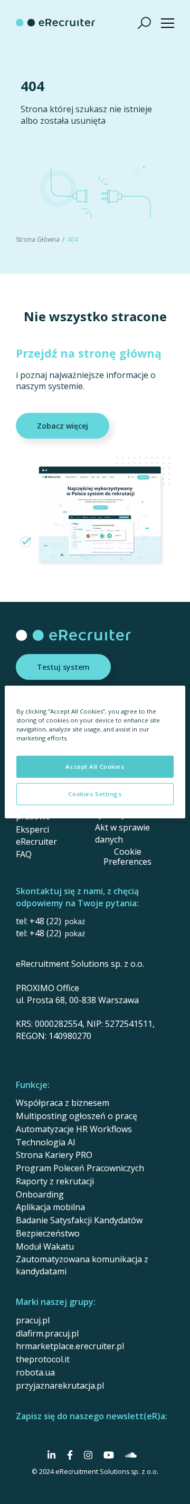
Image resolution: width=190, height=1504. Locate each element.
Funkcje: (33, 1085)
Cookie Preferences (127, 857)
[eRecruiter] (55, 22)
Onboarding (40, 1194)
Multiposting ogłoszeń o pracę (76, 1116)
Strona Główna (38, 239)
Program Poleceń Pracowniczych (80, 1168)
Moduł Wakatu (45, 1246)
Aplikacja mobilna (50, 1207)
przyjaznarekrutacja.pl (60, 1385)
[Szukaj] (144, 22)
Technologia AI (45, 1142)
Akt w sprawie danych (122, 833)
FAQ (24, 854)
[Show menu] (167, 22)
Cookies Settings (94, 794)
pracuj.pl (33, 1320)
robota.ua (35, 1372)
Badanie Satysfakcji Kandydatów (79, 1220)
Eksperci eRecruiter (36, 835)
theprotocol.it (43, 1359)
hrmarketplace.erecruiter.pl (70, 1346)
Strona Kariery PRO (54, 1155)
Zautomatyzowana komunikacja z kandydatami (82, 1265)
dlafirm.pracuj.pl (47, 1333)
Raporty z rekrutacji (55, 1181)
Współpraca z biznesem (62, 1103)
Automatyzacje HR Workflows (74, 1129)
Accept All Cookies (94, 766)
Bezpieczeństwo (48, 1233)
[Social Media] (51, 1455)
